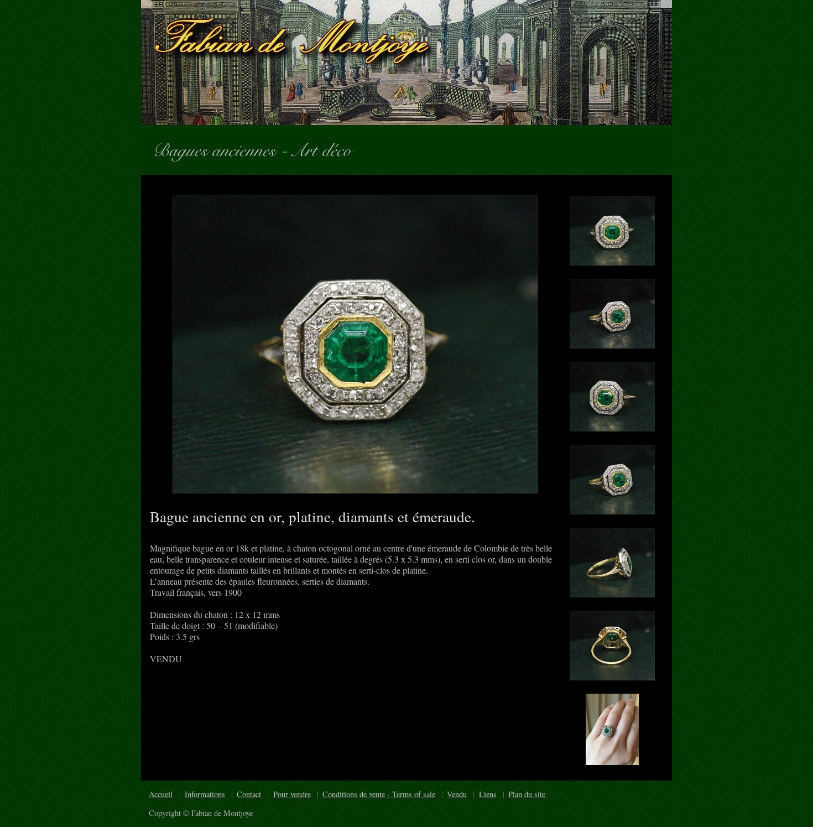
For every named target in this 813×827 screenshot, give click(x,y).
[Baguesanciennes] (219, 148)
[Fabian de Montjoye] (406, 62)
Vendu (457, 794)
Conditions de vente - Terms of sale (378, 794)
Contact (249, 794)
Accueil (161, 794)
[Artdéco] (327, 148)
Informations (205, 794)
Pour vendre (292, 794)
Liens (488, 794)
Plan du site (526, 794)
